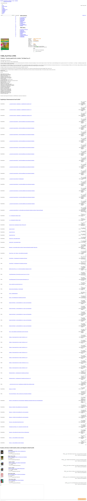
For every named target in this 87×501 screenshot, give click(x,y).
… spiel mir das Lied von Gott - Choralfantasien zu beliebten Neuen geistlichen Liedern (21, 384)
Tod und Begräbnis (23, 22)
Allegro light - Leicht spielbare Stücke (14, 238)
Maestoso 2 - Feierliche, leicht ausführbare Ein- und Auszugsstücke (18, 412)
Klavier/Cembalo (4, 6)
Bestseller (21, 25)
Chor (3, 7)
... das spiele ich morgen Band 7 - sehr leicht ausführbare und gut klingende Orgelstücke (21, 160)
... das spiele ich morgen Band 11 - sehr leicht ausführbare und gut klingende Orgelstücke (22, 184)
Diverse (3, 12)
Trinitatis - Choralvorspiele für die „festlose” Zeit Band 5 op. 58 (18, 357)
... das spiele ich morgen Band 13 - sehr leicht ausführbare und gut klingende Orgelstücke (22, 197)
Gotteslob (21, 23)
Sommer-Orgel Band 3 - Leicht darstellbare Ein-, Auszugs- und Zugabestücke (20, 314)
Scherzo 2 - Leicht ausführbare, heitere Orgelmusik (16, 442)
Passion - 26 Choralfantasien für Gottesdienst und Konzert (17, 297)
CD (2, 13)
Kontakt (21, 33)
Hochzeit (21, 21)
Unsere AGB (22, 30)
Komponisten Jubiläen (23, 24)
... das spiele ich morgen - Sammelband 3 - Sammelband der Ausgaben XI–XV (20, 115)
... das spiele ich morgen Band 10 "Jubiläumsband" (16, 178)
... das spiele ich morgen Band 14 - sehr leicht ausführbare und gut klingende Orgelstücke (22, 203)
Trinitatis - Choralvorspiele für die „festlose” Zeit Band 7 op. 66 (18, 367)
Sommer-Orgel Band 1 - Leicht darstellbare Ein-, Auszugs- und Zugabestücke (20, 302)
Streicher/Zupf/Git (4, 9)
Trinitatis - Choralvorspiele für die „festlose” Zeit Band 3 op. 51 (18, 347)
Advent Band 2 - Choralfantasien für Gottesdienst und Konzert (18, 263)
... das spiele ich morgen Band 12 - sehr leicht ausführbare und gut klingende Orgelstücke (22, 190)
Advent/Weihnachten (23, 17)
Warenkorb (2, 0)
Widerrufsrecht (22, 31)
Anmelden (16, 0)
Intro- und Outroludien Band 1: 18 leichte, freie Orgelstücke (16, 474)
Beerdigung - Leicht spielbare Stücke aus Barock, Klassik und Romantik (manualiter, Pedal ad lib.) (23, 247)
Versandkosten (84, 455)
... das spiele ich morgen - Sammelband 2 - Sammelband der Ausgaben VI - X (20, 109)
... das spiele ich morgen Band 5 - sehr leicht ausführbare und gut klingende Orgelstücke (21, 147)
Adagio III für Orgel (12, 235)
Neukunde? (10, 0)
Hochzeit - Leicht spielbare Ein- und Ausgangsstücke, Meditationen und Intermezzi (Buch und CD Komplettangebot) (26, 400)
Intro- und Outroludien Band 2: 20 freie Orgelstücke (16, 480)
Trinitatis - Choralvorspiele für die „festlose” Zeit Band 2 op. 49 (18, 342)
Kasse (13, 0)
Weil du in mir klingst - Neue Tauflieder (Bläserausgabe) (16, 468)
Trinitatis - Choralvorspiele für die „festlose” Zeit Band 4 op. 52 (18, 352)
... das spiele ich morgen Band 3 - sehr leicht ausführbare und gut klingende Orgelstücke (21, 134)
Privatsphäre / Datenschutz (24, 29)
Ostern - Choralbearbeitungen (13, 293)
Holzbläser (3, 11)
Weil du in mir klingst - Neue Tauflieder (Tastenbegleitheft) (17, 462)
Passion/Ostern (22, 18)
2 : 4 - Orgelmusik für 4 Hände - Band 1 (15, 215)
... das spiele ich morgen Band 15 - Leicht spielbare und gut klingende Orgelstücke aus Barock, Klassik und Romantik (26, 210)
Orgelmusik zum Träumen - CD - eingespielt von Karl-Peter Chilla (18, 426)
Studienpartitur (22, 20)
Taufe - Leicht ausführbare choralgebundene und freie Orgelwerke (18, 331)
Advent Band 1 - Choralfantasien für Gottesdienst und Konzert (18, 258)
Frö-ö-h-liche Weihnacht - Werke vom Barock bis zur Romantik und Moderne (20, 393)
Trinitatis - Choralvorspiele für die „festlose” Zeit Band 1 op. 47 (18, 337)
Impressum (21, 32)
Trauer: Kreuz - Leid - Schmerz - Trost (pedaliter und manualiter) (18, 253)
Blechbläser (4, 10)
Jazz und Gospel (22, 19)
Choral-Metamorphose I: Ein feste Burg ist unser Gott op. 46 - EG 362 (19, 274)
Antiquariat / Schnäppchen (24, 35)
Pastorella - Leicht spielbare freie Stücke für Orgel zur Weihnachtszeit (19, 432)
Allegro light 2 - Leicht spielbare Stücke (15, 242)
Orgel (3, 5)
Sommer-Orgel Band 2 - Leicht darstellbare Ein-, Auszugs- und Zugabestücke (20, 308)
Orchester (3, 8)
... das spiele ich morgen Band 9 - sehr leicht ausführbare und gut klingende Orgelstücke (21, 173)
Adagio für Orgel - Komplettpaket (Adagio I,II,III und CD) (17, 224)
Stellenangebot (22, 36)
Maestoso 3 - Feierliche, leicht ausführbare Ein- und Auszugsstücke (18, 417)
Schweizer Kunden (23, 34)
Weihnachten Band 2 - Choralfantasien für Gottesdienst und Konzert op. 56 (20, 378)
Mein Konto (6, 0)
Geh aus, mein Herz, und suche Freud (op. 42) (15, 284)
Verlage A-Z (84, 15)
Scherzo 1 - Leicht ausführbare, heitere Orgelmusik (16, 437)
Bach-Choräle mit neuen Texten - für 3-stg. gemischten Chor (17, 451)
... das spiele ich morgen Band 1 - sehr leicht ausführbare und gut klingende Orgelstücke (21, 121)
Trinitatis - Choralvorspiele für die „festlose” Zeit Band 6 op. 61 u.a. (19, 362)
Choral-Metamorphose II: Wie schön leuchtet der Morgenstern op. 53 (19, 279)
